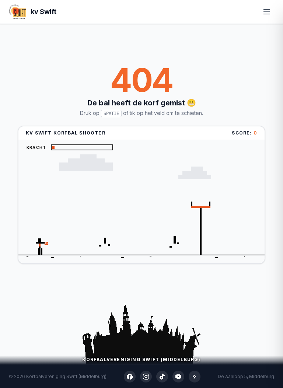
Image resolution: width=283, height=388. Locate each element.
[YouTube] (178, 376)
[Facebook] (130, 376)
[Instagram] (146, 376)
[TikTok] (162, 376)
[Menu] (266, 11)
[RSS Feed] (194, 376)
